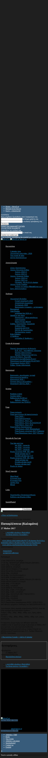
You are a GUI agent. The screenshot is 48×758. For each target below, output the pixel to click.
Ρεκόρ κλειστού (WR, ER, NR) (22, 452)
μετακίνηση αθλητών (11, 553)
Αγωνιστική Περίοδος (18, 299)
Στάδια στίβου (20, 326)
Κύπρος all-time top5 (22, 464)
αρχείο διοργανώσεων (18, 258)
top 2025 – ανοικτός (22, 449)
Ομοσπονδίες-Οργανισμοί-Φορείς (23, 495)
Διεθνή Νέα (14, 483)
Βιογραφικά (14, 309)
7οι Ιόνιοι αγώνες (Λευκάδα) (17, 535)
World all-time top (21, 460)
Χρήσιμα (9, 294)
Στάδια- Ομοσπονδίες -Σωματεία (22, 324)
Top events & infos (17, 256)
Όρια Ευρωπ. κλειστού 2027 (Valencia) (29, 431)
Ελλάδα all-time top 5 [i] (24, 456)
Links (8, 490)
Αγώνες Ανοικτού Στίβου (19, 276)
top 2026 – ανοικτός (22, 445)
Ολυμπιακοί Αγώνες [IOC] (20, 363)
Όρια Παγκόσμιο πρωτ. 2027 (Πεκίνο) (29, 433)
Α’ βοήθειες (14, 336)
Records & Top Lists (13, 438)
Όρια (7, 407)
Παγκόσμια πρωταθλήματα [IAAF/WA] (25, 361)
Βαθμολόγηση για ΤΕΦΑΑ (20, 402)
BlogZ (12, 485)
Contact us (9, 745)
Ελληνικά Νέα (15, 478)
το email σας (27, 233)
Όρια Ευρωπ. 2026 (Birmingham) (27, 429)
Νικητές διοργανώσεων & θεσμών (23, 348)
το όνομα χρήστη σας (30, 219)
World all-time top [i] (22, 454)
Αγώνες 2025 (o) (21, 280)
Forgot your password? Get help (13, 226)
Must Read (14, 476)
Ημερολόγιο (10, 246)
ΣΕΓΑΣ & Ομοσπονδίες (24, 330)
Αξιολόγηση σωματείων (24, 303)
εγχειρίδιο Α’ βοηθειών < (24, 338)
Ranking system (16, 394)
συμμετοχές (7, 551)
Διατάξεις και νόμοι (17, 315)
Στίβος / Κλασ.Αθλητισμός (20, 365)
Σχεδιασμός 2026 (21, 305)
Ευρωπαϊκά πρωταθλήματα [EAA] (23, 359)
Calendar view (15, 251)
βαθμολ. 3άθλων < (22, 400)
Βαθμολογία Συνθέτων (18, 398)
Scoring (8, 389)
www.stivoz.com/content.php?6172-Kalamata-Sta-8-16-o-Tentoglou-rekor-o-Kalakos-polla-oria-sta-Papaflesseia (23, 542)
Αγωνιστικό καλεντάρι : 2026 (21, 253)
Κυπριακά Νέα (15, 480)
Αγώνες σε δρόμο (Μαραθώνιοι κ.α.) (28, 287)
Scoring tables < (16, 396)
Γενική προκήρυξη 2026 (24, 301)
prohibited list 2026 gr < (24, 313)
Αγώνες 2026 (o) (21, 278)
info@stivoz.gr (16, 729)
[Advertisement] (24, 693)
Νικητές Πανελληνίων (23, 353)
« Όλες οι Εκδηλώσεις (9, 515)
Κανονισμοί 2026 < (17, 379)
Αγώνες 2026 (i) (21, 272)
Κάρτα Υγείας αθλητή (23, 322)
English (8, 747)
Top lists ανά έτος (16, 443)
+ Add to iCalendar (25, 637)
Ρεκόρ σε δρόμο (16, 466)
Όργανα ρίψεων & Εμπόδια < (21, 382)
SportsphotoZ (11, 743)
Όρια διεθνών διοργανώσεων (21, 427)
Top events (10, 739)
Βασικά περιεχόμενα (13, 209)
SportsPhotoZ (11, 502)
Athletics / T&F (11, 735)
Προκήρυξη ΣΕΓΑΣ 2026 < (20, 384)
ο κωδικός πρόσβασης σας (32, 221)
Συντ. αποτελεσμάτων (18, 289)
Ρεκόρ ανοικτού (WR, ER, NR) (22, 458)
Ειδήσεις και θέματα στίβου (20, 497)
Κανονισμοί (10, 370)
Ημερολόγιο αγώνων (13, 657)
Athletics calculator (13, 741)
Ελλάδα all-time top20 (23, 462)
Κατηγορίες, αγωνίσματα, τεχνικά (22, 375)
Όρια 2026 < (19, 416)
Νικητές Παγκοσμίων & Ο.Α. (26, 355)
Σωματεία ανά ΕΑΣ (22, 328)
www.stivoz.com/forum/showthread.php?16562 (19, 545)
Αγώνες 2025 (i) (21, 274)
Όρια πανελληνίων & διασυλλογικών (24, 414)
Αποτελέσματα (11, 263)
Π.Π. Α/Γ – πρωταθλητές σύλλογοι (28, 351)
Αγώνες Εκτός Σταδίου (18, 284)
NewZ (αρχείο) (11, 471)
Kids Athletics (15, 334)
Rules (8, 737)
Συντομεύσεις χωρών (23, 332)
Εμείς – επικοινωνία (13, 211)
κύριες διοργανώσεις (18, 268)
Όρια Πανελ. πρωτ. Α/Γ (24, 421)
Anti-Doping (15, 311)
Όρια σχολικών (16, 412)
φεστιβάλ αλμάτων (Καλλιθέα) (18, 533)
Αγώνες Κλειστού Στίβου (19, 270)
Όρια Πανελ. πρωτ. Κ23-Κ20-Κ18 (28, 423)
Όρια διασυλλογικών (23, 419)
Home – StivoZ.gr (12, 207)
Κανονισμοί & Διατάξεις (19, 377)
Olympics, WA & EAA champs (26, 282)
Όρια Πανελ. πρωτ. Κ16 (24, 425)
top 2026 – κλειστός (22, 447)
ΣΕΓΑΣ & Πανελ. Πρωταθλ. (20, 357)
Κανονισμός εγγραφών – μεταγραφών (29, 307)
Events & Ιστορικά (12, 343)
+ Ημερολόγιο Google (9, 637)
